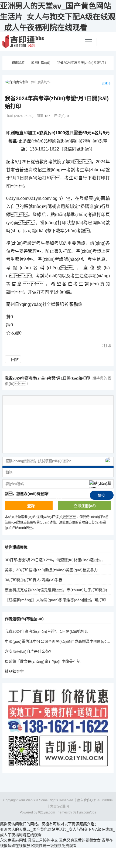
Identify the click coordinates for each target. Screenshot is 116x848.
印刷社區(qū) (40, 63)
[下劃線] (44, 400)
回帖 (15, 359)
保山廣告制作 (40, 82)
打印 (107, 345)
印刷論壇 (18, 63)
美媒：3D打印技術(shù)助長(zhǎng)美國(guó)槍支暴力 (51, 570)
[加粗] (37, 400)
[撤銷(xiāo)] (59, 400)
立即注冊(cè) (85, 506)
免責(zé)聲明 (59, 806)
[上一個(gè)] (97, 358)
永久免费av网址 (13, 840)
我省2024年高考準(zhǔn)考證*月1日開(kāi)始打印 (46, 631)
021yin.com (46, 812)
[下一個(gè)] (109, 358)
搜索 (105, 23)
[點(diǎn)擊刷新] (101, 484)
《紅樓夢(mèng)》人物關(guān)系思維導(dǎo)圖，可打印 (55, 600)
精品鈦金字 (14, 671)
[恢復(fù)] (66, 400)
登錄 (31, 506)
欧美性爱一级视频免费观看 (54, 845)
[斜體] (52, 400)
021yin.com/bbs (84, 812)
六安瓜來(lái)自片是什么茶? (28, 651)
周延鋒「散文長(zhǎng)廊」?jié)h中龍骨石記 (42, 661)
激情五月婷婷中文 (43, 840)
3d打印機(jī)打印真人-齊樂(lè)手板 (33, 580)
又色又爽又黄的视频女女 (80, 840)
